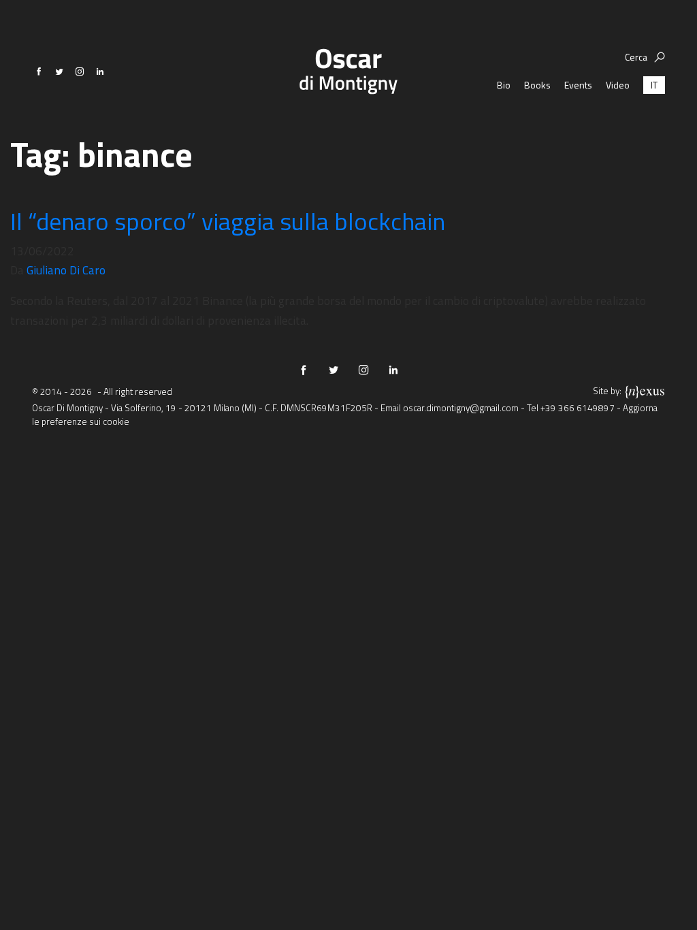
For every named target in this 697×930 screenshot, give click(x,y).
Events (578, 85)
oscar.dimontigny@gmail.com (461, 408)
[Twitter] (59, 71)
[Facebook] (39, 71)
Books (537, 85)
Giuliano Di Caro (66, 270)
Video (618, 85)
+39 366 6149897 (577, 408)
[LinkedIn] (100, 71)
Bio (503, 85)
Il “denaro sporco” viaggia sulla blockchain (227, 221)
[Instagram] (79, 71)
